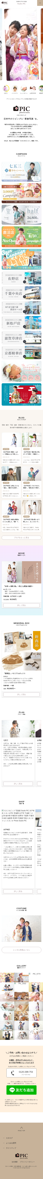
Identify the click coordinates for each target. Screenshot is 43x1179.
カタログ (9, 1138)
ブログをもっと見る (21, 537)
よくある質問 (11, 1143)
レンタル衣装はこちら (21, 950)
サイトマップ (11, 1148)
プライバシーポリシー (27, 1162)
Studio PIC (21, 4)
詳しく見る (21, 605)
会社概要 (15, 1162)
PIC (5, 3)
